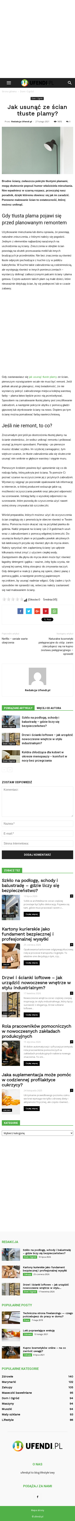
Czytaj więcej (32, 914)
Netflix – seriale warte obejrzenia (15, 640)
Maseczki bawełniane (17, 1392)
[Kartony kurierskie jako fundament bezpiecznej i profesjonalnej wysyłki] (11, 1272)
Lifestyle (8, 1419)
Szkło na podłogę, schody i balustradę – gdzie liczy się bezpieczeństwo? (40, 722)
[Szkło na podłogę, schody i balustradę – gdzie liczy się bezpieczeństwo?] (11, 722)
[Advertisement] (37, 39)
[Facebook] (37, 1497)
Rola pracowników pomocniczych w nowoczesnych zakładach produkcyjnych (36, 1031)
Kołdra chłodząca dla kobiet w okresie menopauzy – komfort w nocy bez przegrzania (44, 756)
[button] (70, 83)
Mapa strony (37, 1510)
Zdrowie (7, 1110)
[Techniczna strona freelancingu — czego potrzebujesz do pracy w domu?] (11, 1318)
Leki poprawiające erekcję (39, 1330)
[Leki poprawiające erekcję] (11, 1335)
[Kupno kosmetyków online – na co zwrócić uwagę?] (11, 1352)
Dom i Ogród (37, 98)
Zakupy (6, 964)
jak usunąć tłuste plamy (43, 376)
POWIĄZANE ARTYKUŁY (18, 708)
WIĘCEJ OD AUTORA (49, 708)
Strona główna (9, 91)
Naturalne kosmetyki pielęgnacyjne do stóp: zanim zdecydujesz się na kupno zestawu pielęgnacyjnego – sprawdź (56, 646)
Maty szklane (11, 1414)
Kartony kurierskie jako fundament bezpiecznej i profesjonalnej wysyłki (28, 934)
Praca (5, 1061)
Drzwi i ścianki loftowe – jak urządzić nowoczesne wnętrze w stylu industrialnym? (47, 739)
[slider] (13, 599)
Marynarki (9, 1382)
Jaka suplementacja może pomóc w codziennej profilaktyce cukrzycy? (36, 1079)
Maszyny (8, 1403)
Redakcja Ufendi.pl (21, 121)
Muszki (7, 1409)
